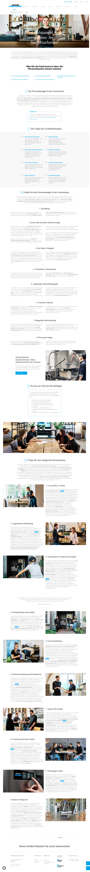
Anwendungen (34, 6)
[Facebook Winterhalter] (70, 860)
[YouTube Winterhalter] (77, 860)
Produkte (26, 6)
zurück (14, 9)
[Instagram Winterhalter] (72, 860)
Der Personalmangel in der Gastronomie (20, 75)
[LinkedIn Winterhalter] (75, 860)
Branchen (43, 6)
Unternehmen (67, 6)
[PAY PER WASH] (59, 860)
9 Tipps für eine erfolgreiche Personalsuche (44, 79)
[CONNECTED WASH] (60, 866)
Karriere (75, 6)
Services (50, 6)
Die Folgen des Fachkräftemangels (42, 75)
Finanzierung (58, 6)
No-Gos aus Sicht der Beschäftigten (19, 79)
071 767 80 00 (68, 1)
